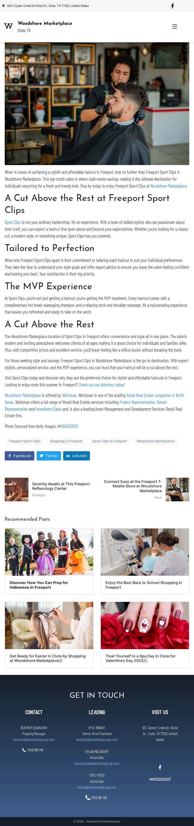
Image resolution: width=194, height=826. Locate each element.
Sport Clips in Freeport (109, 441)
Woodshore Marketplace (45, 23)
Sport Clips (13, 222)
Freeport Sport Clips (24, 441)
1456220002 (69, 426)
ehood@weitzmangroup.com (96, 787)
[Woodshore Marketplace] (8, 26)
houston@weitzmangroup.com (34, 739)
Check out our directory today (101, 384)
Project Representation (137, 402)
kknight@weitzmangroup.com (96, 739)
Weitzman (69, 395)
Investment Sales (49, 409)
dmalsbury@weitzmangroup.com (97, 763)
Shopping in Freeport (66, 441)
